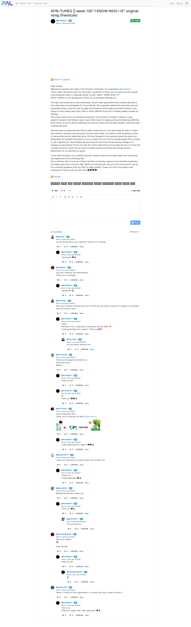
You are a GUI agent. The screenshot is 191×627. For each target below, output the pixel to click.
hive (132, 183)
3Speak (57, 177)
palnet (118, 183)
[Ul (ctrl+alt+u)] (72, 196)
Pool (45, 3)
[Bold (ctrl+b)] (53, 196)
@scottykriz (61, 20)
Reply (136, 223)
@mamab (60, 236)
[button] (186, 3)
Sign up (179, 3)
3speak (126, 183)
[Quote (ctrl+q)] (65, 196)
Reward (135, 232)
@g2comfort (61, 488)
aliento (98, 183)
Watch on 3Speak (62, 79)
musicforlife (108, 183)
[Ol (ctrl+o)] (69, 196)
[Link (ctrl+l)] (77, 196)
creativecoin (87, 183)
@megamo (61, 267)
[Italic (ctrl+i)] (56, 196)
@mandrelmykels (64, 534)
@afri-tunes (61, 408)
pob (70, 183)
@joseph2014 (62, 455)
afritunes (55, 183)
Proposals (37, 3)
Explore (22, 3)
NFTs (30, 3)
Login (172, 3)
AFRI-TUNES (135, 20)
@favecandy (61, 354)
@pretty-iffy (61, 587)
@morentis (61, 300)
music (64, 183)
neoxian (77, 183)
